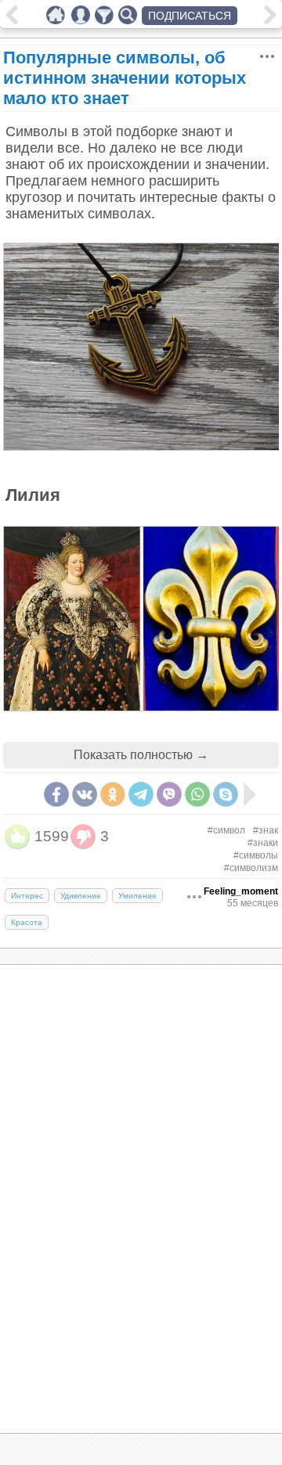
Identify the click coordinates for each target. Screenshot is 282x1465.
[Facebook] (56, 794)
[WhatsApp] (197, 794)
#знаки (263, 843)
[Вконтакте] (84, 794)
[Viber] (169, 794)
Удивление (80, 895)
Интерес (27, 895)
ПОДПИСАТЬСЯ (189, 15)
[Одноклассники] (112, 794)
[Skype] (225, 794)
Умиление (137, 895)
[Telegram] (141, 794)
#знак (265, 830)
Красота (26, 922)
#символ (226, 830)
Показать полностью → (141, 754)
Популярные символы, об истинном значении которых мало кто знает (124, 78)
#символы (255, 855)
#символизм (251, 868)
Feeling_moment (241, 891)
